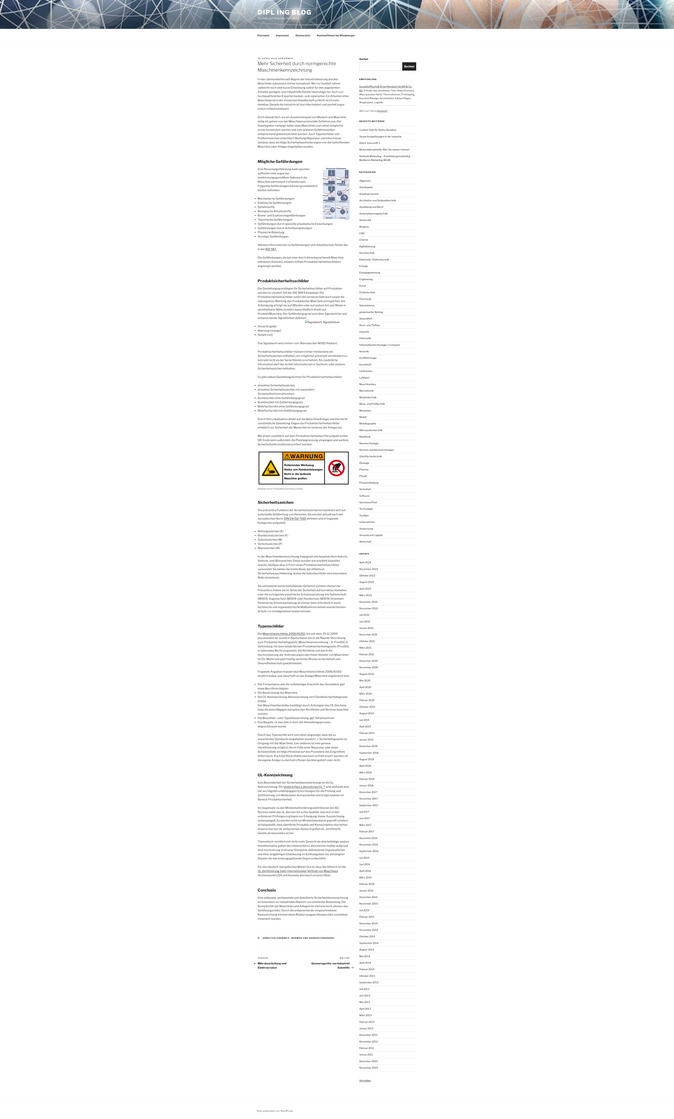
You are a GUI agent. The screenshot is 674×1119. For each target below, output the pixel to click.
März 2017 (365, 824)
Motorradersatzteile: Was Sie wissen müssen (384, 149)
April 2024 (365, 562)
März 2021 (365, 647)
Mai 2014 (364, 956)
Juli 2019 (364, 719)
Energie (363, 266)
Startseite (263, 35)
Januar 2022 (366, 627)
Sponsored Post (368, 502)
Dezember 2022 (368, 601)
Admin (288, 58)
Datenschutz (303, 35)
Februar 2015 (366, 916)
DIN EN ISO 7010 (295, 518)
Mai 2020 (364, 680)
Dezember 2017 (368, 792)
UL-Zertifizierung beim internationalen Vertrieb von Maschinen (298, 871)
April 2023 (365, 588)
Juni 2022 (364, 621)
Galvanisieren (367, 305)
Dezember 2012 (368, 1034)
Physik (363, 475)
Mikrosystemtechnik (370, 430)
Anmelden (365, 1080)
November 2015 (368, 903)
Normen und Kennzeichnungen (312, 938)
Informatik (365, 338)
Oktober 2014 (367, 936)
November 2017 (368, 798)
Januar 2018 (366, 785)
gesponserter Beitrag (371, 312)
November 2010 (368, 1067)
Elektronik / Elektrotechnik (374, 259)
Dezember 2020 (368, 660)
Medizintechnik (367, 397)
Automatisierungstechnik (373, 213)
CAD (362, 233)
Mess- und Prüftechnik (372, 403)
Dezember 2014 (368, 923)
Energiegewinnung (369, 272)
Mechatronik (366, 390)
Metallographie (367, 423)
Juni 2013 (364, 995)
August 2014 (366, 949)
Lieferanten (365, 370)
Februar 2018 (366, 778)
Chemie (363, 239)
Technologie (366, 508)
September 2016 (368, 851)
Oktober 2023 (367, 575)
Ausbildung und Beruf (371, 206)
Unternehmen (367, 521)
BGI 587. (271, 249)
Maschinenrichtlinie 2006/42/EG (284, 633)
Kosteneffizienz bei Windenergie (336, 35)
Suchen (363, 58)
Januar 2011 (366, 1054)
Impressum (282, 35)
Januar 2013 (366, 1028)
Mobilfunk (365, 436)
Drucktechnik (367, 252)
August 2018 (366, 759)
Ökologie (364, 462)
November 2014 (368, 929)
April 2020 (365, 687)
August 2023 (366, 581)
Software (364, 495)
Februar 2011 (366, 1048)
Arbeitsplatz (366, 187)
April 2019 (365, 726)
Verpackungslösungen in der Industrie (380, 136)
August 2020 (366, 673)
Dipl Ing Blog (285, 12)
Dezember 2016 (368, 838)
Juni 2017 (364, 818)
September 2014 (368, 943)
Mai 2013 (364, 1002)
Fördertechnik (367, 292)
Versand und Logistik (371, 535)
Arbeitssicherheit (276, 938)
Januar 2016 (366, 890)
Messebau (365, 410)
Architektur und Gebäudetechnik (377, 200)
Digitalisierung (367, 246)
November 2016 (368, 844)
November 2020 (368, 667)
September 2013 (368, 982)
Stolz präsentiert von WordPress (275, 1110)
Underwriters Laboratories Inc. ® (304, 786)
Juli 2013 (364, 989)
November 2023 (368, 568)
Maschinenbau (367, 384)
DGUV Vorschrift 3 (369, 142)
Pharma (363, 469)
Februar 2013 (366, 1021)
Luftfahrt (364, 377)
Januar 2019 (366, 739)
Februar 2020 (367, 700)
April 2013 (365, 1008)
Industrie (364, 331)
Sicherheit (365, 489)
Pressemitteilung (368, 482)
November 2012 (368, 1041)
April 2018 (365, 765)
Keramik (364, 351)
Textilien (364, 515)
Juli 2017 (364, 811)
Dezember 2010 (368, 1061)
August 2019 (366, 713)
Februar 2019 (366, 732)
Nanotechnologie (369, 443)
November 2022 (368, 608)
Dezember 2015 (368, 897)
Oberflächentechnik (370, 456)
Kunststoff (382, 111)
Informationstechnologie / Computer (379, 344)
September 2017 (368, 805)
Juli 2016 (364, 857)
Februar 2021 (366, 654)
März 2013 (365, 1015)
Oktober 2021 (367, 641)
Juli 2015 (364, 910)
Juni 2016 (364, 864)
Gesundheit (365, 318)
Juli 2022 (364, 614)
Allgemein (365, 180)
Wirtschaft (365, 541)
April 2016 (365, 870)
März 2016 (365, 877)
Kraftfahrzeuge (367, 357)
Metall (362, 416)
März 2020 (365, 693)
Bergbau (364, 226)
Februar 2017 (366, 831)
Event (362, 285)
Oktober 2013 (367, 975)
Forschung (365, 298)
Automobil (365, 220)
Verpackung (366, 528)
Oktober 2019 (367, 706)
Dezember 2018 (368, 746)
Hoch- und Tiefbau (369, 325)
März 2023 (365, 595)
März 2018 (365, 772)
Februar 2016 (366, 883)
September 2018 (368, 752)
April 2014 (365, 962)
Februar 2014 (366, 969)
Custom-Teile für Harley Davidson (378, 129)
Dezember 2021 (368, 634)
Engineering (366, 279)
